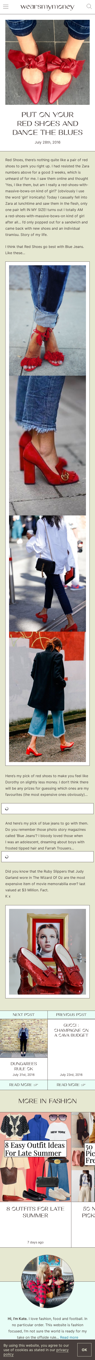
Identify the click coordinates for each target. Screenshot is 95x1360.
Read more (69, 1337)
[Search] (89, 7)
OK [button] (84, 1350)
